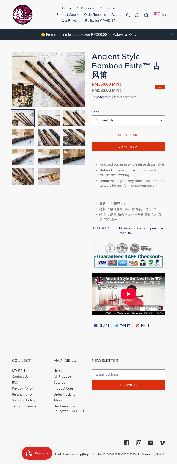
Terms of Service (24, 406)
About (58, 400)
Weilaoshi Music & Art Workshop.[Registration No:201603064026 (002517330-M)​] (92, 454)
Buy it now (128, 146)
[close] (172, 34)
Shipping (98, 97)
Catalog (59, 382)
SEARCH (18, 371)
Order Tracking (65, 394)
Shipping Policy (23, 400)
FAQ (15, 382)
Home (58, 371)
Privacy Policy (22, 388)
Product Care (63, 388)
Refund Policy (22, 394)
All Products (63, 376)
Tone (95, 112)
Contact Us (20, 376)
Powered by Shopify (153, 454)
